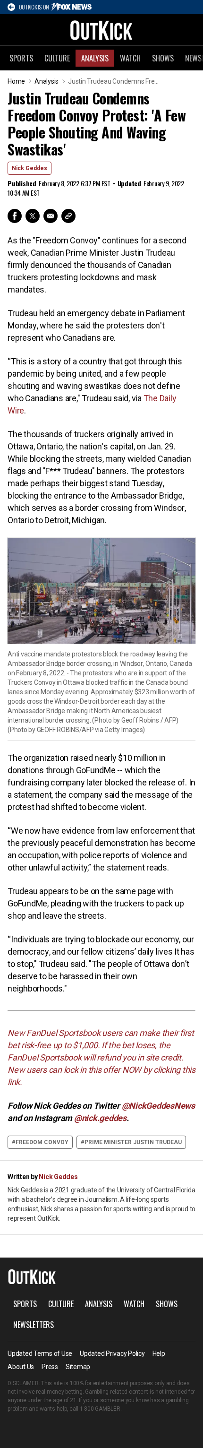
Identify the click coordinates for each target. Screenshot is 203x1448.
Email (50, 216)
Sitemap (78, 1366)
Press (50, 1366)
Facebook (15, 216)
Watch (130, 58)
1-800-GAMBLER (100, 1408)
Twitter (32, 216)
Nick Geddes (29, 168)
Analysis (95, 58)
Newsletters (33, 1324)
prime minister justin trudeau (133, 1142)
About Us (21, 1366)
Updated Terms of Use (40, 1353)
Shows (163, 58)
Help (158, 1353)
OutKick (101, 30)
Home (16, 81)
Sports (21, 58)
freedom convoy (42, 1142)
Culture (57, 58)
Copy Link (68, 216)
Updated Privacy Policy (112, 1353)
